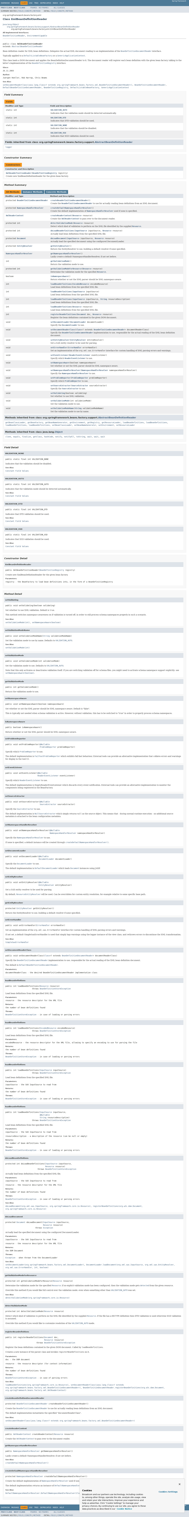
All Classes (59, 8)
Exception (48, 1228)
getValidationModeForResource (66, 269)
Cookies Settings (168, 1492)
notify (58, 437)
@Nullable (45, 744)
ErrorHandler (74, 347)
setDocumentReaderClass (63, 330)
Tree (36, 3)
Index (55, 3)
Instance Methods (32, 192)
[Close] (180, 1484)
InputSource (81, 231)
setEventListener (59, 355)
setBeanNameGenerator (85, 425)
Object (59, 432)
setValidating (58, 393)
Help (62, 3)
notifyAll (69, 437)
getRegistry (93, 422)
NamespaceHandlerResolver (30, 208)
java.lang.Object (11, 24)
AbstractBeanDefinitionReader (27, 46)
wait (89, 437)
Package (15, 3)
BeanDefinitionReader (14, 36)
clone (8, 437)
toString (80, 437)
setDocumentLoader (60, 322)
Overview (5, 3)
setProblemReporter (60, 378)
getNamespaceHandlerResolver (65, 253)
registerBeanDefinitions (63, 314)
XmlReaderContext (15, 215)
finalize (26, 437)
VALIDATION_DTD (58, 118)
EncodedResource (81, 284)
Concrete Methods (56, 192)
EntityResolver (24, 246)
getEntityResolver (60, 246)
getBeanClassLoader (15, 422)
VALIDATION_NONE (59, 125)
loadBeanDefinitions (61, 284)
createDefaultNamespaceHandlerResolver (71, 208)
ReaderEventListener (79, 355)
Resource (77, 215)
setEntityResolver (60, 340)
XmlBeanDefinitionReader (18, 173)
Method (36, 11)
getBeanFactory (35, 422)
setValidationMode (60, 401)
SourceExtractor (80, 385)
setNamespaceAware (60, 363)
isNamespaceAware (59, 276)
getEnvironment (77, 422)
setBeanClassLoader (62, 425)
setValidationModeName (62, 408)
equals (16, 437)
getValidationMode (60, 261)
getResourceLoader (111, 422)
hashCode (48, 437)
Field (20, 11)
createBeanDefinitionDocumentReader (69, 200)
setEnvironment (106, 425)
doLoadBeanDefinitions (62, 231)
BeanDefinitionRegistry (44, 173)
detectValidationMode (62, 223)
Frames (33, 8)
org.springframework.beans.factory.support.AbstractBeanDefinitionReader (43, 27)
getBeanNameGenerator (56, 422)
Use (31, 3)
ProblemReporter (80, 378)
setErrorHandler (59, 347)
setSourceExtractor (60, 385)
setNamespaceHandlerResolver (65, 370)
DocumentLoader (78, 322)
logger (8, 147)
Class (78, 330)
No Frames (44, 8)
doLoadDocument (58, 238)
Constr (28, 11)
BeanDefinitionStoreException (55, 989)
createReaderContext (61, 215)
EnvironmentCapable (37, 36)
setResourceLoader (125, 425)
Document (21, 238)
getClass (37, 437)
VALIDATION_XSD (58, 133)
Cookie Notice (124, 1509)
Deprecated (45, 3)
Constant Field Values (17, 471)
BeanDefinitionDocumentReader (32, 200)
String (103, 299)
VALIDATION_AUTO (59, 110)
